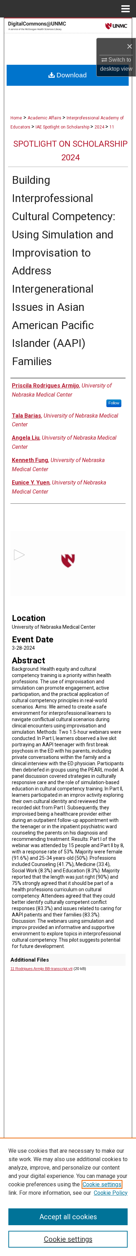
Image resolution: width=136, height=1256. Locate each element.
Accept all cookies (68, 1217)
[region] (68, 1197)
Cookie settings (102, 1184)
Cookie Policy (111, 1192)
